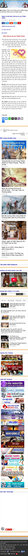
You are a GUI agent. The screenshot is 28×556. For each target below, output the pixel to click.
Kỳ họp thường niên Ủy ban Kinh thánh (17, 323)
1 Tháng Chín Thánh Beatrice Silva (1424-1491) (17, 343)
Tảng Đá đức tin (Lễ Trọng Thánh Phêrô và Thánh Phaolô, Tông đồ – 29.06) (14, 162)
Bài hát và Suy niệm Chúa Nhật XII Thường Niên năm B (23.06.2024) (14, 216)
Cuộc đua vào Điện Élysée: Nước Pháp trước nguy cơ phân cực (17, 317)
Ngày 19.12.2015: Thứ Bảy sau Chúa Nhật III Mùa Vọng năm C (13, 254)
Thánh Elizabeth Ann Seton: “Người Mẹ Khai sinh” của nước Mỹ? (17, 305)
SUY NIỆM (21, 10)
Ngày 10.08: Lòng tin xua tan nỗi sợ (10, 130)
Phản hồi (18, 300)
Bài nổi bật (11, 300)
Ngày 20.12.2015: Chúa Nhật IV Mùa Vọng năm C (13, 248)
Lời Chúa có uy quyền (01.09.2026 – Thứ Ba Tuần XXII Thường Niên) (17, 337)
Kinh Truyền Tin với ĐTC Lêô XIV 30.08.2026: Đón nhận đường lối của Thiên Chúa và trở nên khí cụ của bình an (13, 331)
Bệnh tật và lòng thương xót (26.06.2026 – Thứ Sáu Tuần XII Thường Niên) (13, 190)
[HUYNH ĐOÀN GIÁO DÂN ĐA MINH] (14, 4)
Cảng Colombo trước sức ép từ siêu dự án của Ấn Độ (13, 311)
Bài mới (3, 300)
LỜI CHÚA (13, 10)
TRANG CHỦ (5, 10)
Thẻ (24, 300)
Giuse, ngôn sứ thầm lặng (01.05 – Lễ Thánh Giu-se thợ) (14, 242)
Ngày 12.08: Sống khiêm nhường (19, 133)
